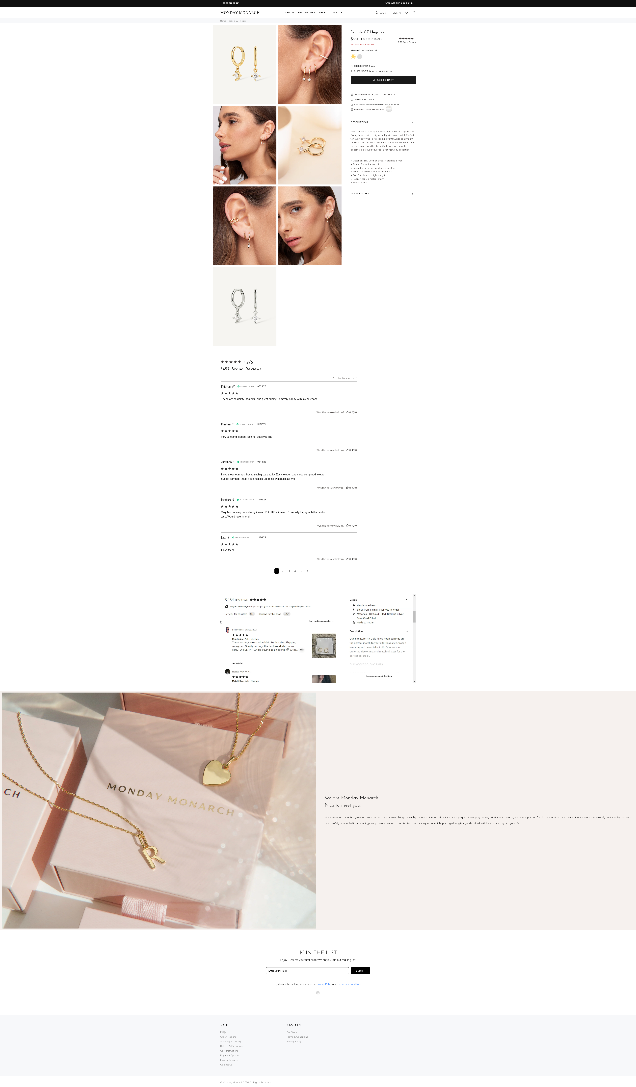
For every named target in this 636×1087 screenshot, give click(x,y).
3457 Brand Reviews (241, 369)
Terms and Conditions (349, 984)
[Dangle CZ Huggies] (244, 63)
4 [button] (295, 571)
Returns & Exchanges (231, 1046)
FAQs (223, 1032)
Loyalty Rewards (229, 1060)
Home (223, 21)
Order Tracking (228, 1036)
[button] (347, 412)
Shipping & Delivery (230, 1041)
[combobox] (345, 378)
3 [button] (289, 571)
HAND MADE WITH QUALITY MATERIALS (375, 94)
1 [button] (276, 571)
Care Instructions (229, 1050)
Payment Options (229, 1055)
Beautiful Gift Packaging (369, 109)
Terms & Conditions (297, 1036)
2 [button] (283, 571)
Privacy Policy (324, 984)
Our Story (292, 1032)
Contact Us (226, 1064)
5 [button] (301, 571)
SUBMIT (360, 970)
